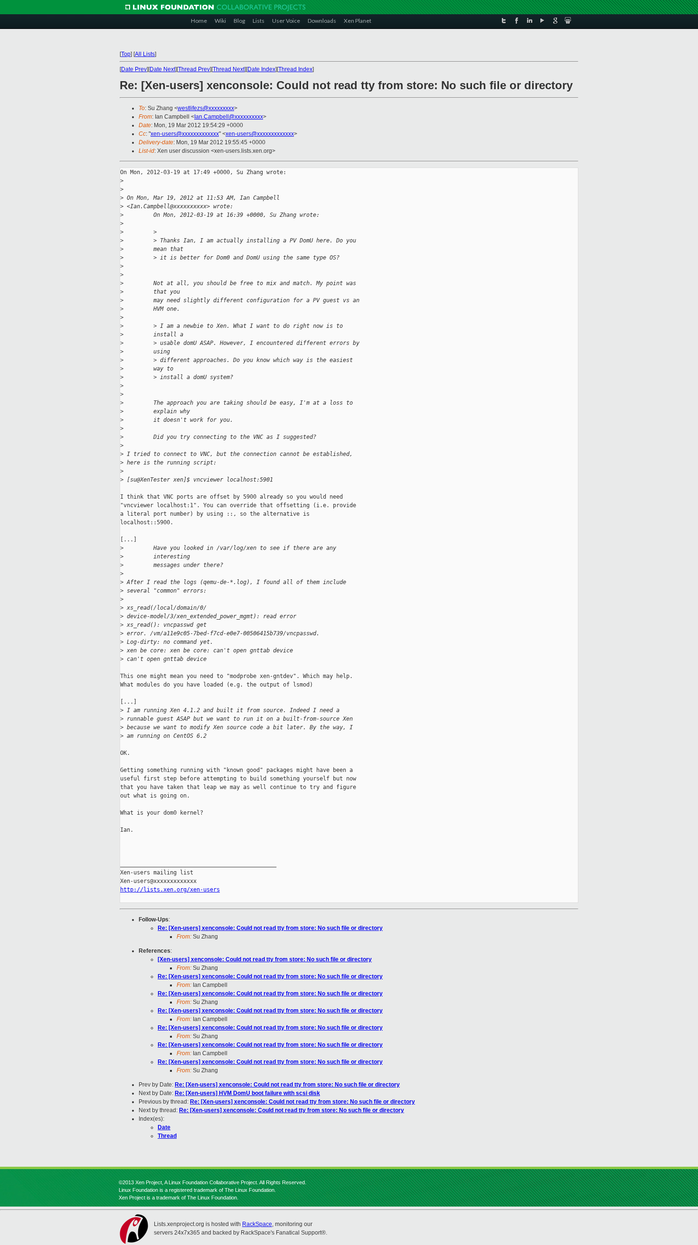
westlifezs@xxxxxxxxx (206, 108)
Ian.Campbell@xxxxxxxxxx (228, 116)
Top (126, 54)
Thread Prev (194, 69)
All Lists (145, 54)
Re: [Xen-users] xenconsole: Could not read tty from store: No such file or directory (270, 928)
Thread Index (295, 69)
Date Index (261, 69)
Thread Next (229, 69)
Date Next (162, 69)
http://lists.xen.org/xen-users (170, 889)
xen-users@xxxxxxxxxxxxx (185, 133)
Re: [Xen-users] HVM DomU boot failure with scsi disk (247, 1093)
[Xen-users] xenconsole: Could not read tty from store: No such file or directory (265, 959)
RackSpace (257, 1224)
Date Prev (134, 69)
